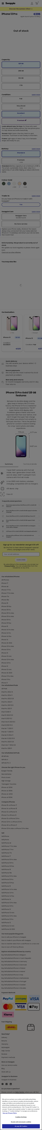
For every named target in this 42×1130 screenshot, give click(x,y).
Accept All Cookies (21, 1126)
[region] (21, 1111)
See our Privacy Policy (10, 1113)
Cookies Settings (21, 1117)
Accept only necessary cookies (21, 1122)
